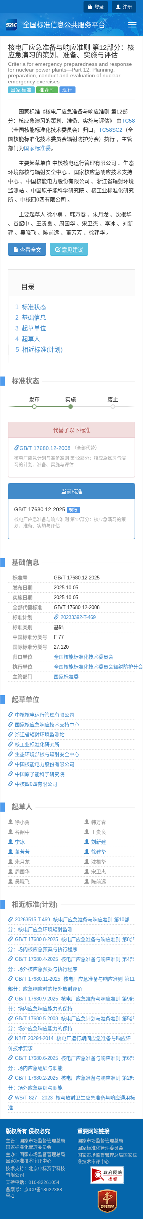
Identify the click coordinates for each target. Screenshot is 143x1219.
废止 (113, 399)
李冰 (20, 842)
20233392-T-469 (78, 617)
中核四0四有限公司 (36, 784)
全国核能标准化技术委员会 (83, 657)
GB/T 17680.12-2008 (45, 448)
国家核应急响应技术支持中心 (47, 725)
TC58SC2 (110, 130)
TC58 (128, 121)
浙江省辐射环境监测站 (39, 734)
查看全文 (30, 249)
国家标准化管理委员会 (100, 1148)
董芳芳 (22, 852)
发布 (34, 399)
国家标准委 (37, 148)
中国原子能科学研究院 (39, 774)
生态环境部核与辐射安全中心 (47, 754)
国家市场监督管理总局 (100, 1141)
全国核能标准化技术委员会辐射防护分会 (98, 667)
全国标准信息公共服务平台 (63, 25)
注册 (126, 6)
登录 (98, 6)
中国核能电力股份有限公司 (44, 764)
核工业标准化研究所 (37, 744)
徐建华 (98, 852)
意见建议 (72, 249)
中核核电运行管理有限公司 (44, 715)
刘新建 (98, 842)
